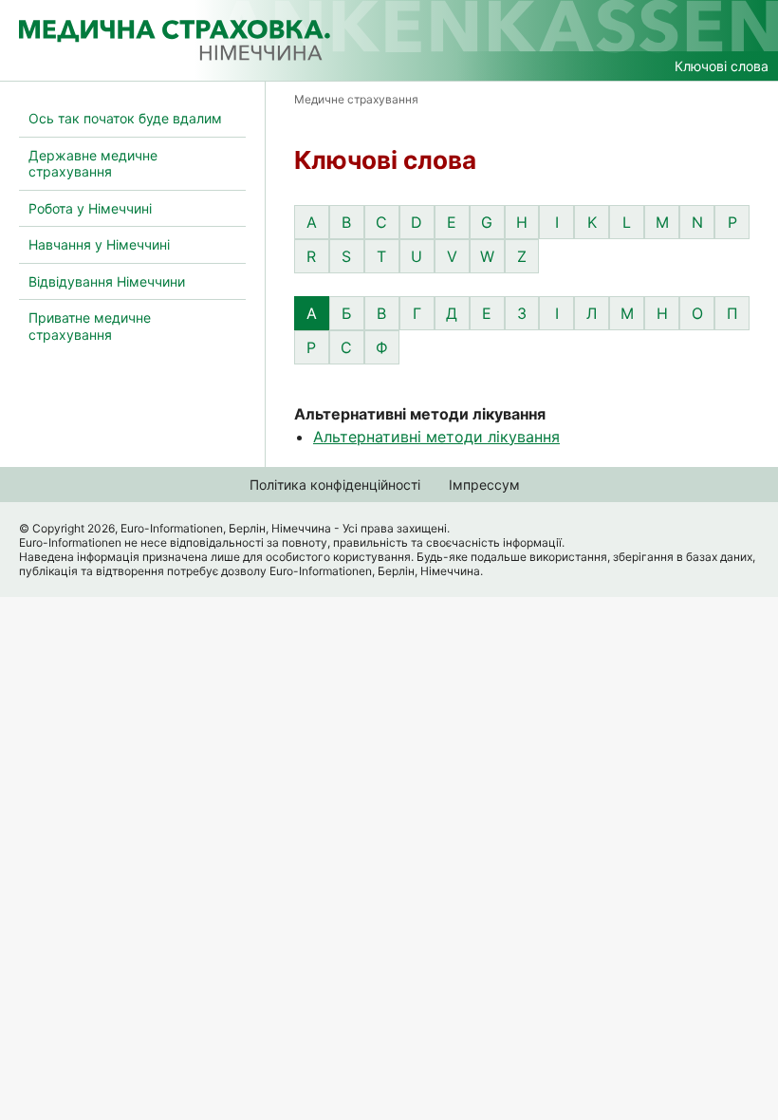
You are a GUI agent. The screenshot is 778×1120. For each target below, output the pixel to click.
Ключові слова (722, 66)
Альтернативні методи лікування (436, 436)
